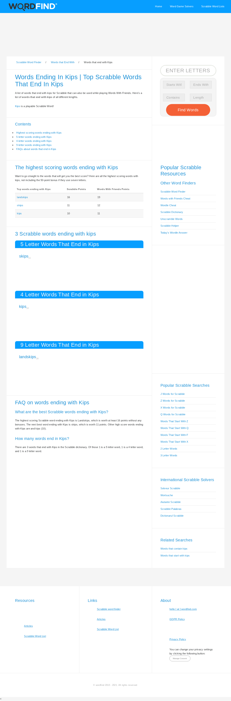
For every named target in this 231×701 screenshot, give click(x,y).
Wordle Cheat (168, 205)
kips (19, 213)
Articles (28, 625)
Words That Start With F (174, 435)
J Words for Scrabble (172, 393)
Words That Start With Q (174, 428)
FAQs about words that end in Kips (36, 149)
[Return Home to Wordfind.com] (32, 11)
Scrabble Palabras (171, 508)
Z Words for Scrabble (172, 400)
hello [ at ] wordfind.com (183, 609)
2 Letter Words (168, 448)
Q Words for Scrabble (173, 414)
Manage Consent (180, 658)
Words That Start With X (174, 441)
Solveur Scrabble (170, 488)
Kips (17, 106)
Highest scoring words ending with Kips (39, 132)
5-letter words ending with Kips (34, 136)
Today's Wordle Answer (173, 232)
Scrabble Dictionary (171, 212)
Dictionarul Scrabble (172, 515)
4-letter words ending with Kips (34, 140)
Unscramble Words (171, 219)
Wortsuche (166, 495)
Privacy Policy (177, 639)
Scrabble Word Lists (213, 6)
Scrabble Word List (35, 636)
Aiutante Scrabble (170, 502)
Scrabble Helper (169, 225)
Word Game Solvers (181, 6)
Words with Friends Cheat (175, 198)
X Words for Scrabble (172, 407)
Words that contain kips (174, 548)
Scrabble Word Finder (173, 191)
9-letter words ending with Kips (34, 145)
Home (158, 6)
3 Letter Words (168, 455)
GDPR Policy (177, 619)
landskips (22, 197)
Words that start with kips (175, 555)
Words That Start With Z (174, 421)
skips (20, 205)
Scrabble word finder (109, 609)
